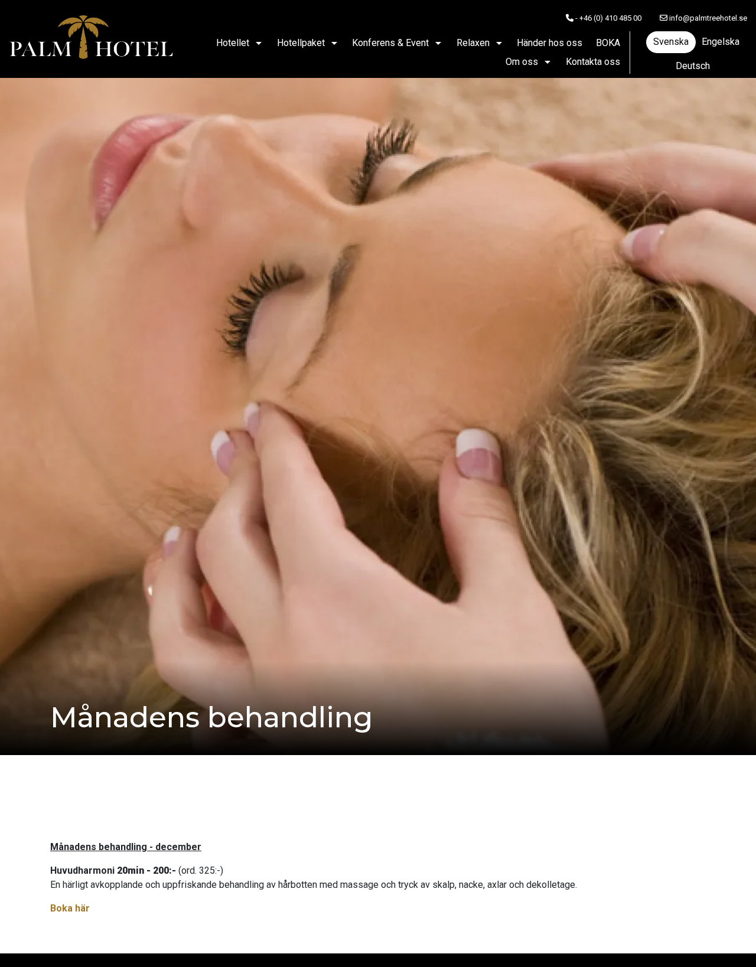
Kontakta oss (593, 61)
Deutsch (693, 65)
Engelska (720, 41)
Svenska (671, 41)
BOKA (608, 42)
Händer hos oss (549, 42)
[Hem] (91, 39)
